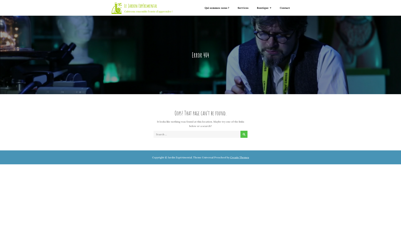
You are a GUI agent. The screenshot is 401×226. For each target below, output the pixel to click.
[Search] (243, 134)
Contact (285, 7)
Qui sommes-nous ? (217, 7)
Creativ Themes (239, 157)
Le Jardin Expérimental (140, 6)
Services (243, 7)
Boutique (262, 7)
